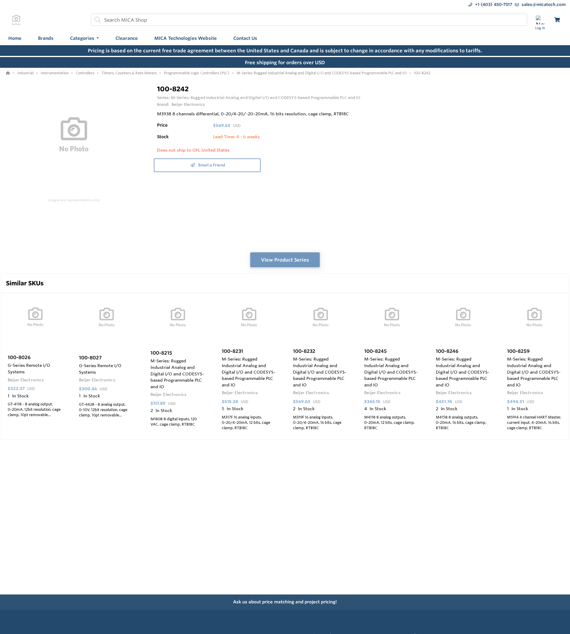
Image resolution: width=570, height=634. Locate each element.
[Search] (96, 20)
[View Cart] (557, 20)
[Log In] (540, 20)
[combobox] (309, 20)
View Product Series (285, 260)
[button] (84, 38)
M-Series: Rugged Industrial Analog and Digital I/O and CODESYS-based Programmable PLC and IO (266, 97)
